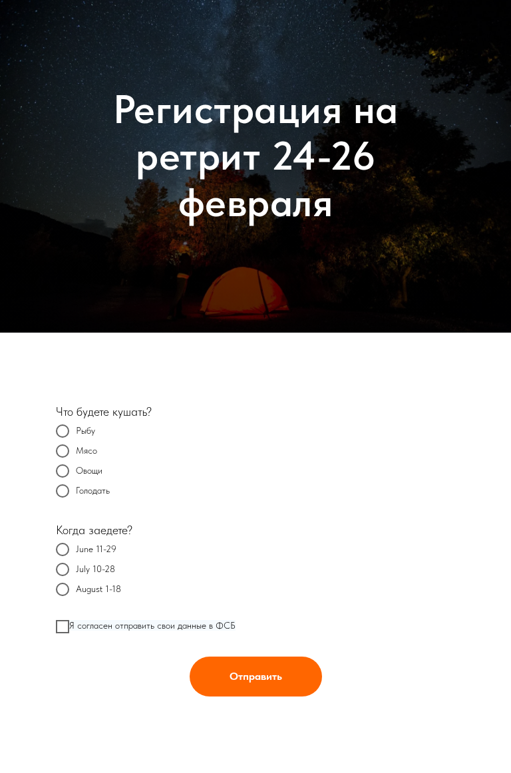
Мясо (86, 450)
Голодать (93, 490)
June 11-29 (96, 548)
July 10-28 (95, 568)
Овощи (89, 470)
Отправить (256, 676)
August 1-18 (98, 588)
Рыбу (85, 430)
